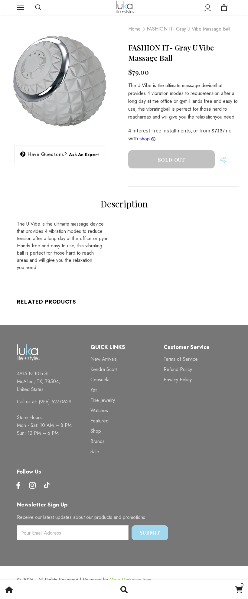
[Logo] (125, 7)
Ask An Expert (84, 154)
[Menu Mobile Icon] (20, 7)
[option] (59, 78)
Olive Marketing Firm (130, 579)
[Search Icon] (44, 8)
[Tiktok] (46, 485)
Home (134, 28)
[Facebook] (18, 485)
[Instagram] (32, 485)
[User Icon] (207, 8)
